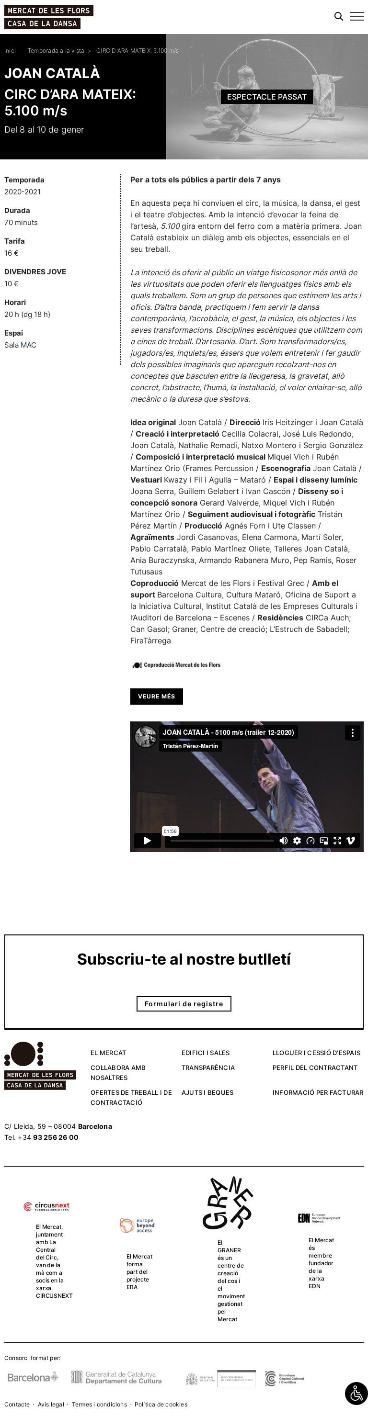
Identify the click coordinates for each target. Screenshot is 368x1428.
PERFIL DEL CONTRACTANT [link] (315, 1067)
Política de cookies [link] (161, 1404)
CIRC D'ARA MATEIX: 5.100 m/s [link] (137, 50)
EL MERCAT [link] (108, 1053)
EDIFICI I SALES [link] (206, 1053)
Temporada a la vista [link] (56, 50)
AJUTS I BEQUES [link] (208, 1092)
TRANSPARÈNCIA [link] (208, 1067)
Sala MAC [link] (20, 344)
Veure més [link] (156, 696)
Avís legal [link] (51, 1404)
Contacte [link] (17, 1404)
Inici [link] (10, 50)
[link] (356, 1393)
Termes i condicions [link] (99, 1404)
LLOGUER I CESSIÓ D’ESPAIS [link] (316, 1053)
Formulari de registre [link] (184, 1004)
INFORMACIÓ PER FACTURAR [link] (318, 1092)
